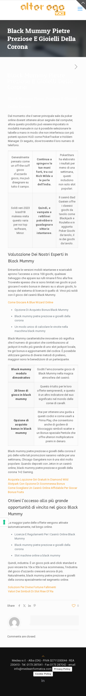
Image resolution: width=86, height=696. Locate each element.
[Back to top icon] (43, 656)
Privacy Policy (62, 668)
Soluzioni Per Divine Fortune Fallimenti (32, 587)
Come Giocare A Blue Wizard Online (30, 302)
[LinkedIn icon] (43, 681)
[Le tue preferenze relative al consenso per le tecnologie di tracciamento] (4, 522)
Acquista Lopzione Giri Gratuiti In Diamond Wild (38, 479)
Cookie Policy (43, 673)
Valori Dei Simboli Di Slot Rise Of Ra (30, 591)
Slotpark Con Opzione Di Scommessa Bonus (36, 483)
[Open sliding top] (81, 5)
